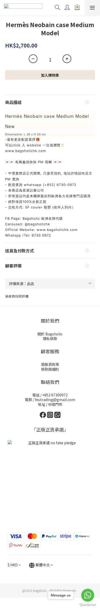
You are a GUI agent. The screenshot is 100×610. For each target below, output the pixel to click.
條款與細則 (50, 369)
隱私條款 (50, 338)
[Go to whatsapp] (87, 595)
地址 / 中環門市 (50, 404)
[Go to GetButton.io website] (87, 604)
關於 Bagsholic (50, 333)
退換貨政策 (50, 364)
